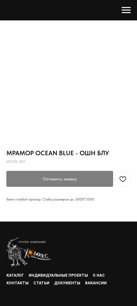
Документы (67, 283)
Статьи (41, 283)
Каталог (15, 275)
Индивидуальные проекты (58, 275)
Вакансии (96, 283)
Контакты (17, 283)
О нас (99, 275)
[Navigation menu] (126, 10)
